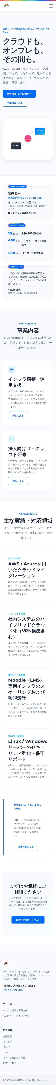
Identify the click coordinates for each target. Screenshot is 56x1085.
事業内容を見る (15, 102)
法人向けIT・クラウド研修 (16, 1015)
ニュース (7, 1052)
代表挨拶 (7, 1041)
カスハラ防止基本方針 (14, 1057)
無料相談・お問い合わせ (19, 93)
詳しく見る (18, 415)
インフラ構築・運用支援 (15, 1010)
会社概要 (7, 1036)
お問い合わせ (9, 1062)
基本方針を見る (26, 846)
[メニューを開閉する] (51, 5)
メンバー (7, 1047)
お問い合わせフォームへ (28, 919)
